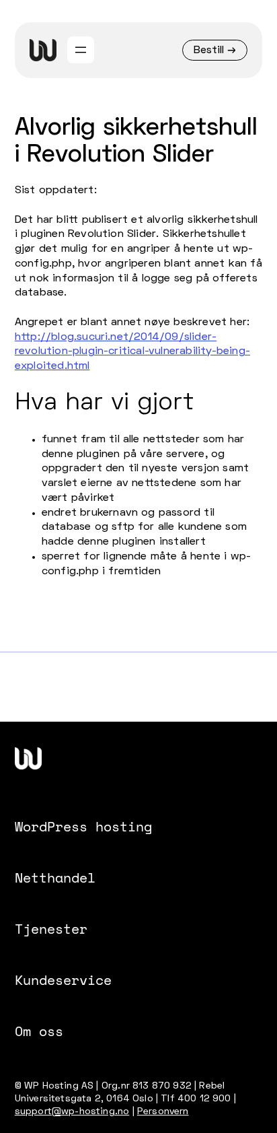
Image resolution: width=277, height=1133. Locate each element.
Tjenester (51, 928)
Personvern (163, 1111)
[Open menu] (80, 49)
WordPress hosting (83, 826)
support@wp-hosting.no (72, 1111)
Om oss (39, 1031)
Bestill (209, 50)
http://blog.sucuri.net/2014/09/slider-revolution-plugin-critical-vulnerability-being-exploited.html (132, 352)
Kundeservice (63, 979)
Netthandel (55, 877)
